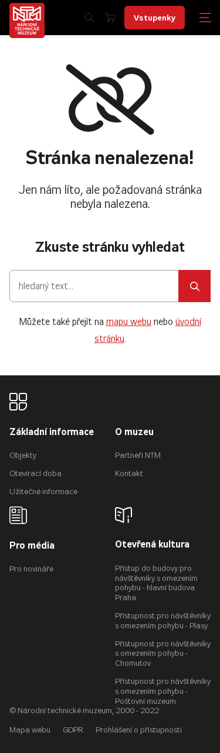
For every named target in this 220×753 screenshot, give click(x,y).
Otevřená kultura (152, 545)
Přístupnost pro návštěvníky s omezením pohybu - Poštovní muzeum (163, 691)
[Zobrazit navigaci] (205, 17)
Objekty (22, 455)
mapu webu (128, 322)
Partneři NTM (138, 455)
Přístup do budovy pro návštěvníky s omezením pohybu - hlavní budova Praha (156, 583)
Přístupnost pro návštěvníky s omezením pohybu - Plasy (163, 620)
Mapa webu (29, 729)
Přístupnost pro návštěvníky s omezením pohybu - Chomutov (163, 653)
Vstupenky (154, 17)
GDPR (73, 729)
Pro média (32, 546)
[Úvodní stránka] (27, 20)
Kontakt (129, 473)
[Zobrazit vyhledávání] (89, 17)
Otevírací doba (35, 473)
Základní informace (51, 432)
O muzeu (134, 432)
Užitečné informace (43, 491)
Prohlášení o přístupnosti (139, 729)
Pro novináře (31, 568)
